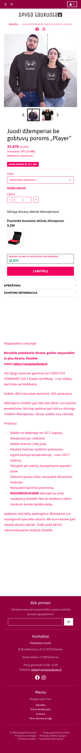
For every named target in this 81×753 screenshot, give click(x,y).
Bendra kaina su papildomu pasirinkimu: (34, 256)
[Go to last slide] (23, 115)
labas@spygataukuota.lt (30, 364)
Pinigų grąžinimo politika (56, 732)
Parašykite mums (40, 643)
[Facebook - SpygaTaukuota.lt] (37, 29)
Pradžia (13, 24)
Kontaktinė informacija (51, 739)
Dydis (10, 174)
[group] (33, 115)
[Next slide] (57, 115)
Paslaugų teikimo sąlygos (53, 735)
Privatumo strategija (25, 735)
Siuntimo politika (27, 739)
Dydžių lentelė (16, 187)
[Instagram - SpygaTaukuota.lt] (43, 29)
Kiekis (11, 194)
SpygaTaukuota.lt (27, 732)
